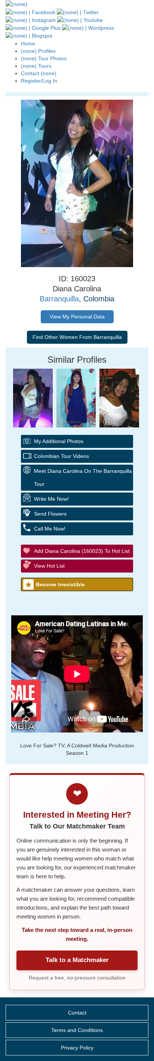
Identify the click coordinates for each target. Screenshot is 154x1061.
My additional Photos (58, 441)
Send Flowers (50, 514)
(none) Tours (36, 66)
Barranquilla (59, 299)
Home (28, 44)
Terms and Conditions (77, 1030)
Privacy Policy (77, 1048)
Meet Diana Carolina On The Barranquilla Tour (83, 477)
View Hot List (49, 566)
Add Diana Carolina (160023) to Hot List (82, 551)
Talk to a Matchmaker (77, 960)
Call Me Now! (49, 529)
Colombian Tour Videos (61, 456)
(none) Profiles (38, 51)
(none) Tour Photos (44, 58)
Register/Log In (39, 81)
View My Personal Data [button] (77, 317)
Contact (77, 1013)
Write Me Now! (51, 499)
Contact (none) (38, 73)
